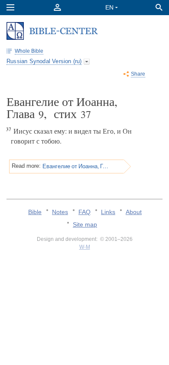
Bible (35, 211)
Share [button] (138, 74)
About (134, 211)
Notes (60, 211)
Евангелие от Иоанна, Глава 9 (75, 166)
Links (108, 211)
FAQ (84, 211)
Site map (85, 224)
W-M (84, 247)
